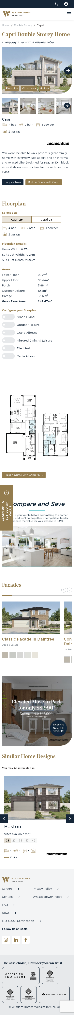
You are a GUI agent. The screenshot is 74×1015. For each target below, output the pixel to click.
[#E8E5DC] (35, 655)
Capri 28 (46, 219)
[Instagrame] (6, 940)
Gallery (44, 88)
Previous (4, 818)
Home (5, 25)
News (6, 912)
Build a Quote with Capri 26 (22, 474)
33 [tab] (20, 840)
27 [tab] (14, 840)
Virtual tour (29, 88)
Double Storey (23, 25)
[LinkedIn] (16, 940)
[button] (69, 590)
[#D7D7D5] (20, 655)
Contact (8, 896)
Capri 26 (17, 219)
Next (68, 71)
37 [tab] (27, 840)
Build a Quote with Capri (43, 182)
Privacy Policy (43, 888)
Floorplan (12, 88)
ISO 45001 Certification (18, 920)
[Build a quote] (66, 4)
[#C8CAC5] (12, 655)
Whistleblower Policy (48, 896)
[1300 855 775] (56, 4)
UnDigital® (58, 1006)
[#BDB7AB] (5, 655)
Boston (12, 826)
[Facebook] (26, 940)
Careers (7, 888)
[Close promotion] (6, 493)
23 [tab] (7, 840)
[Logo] (17, 14)
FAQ (5, 904)
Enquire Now (13, 182)
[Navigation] (69, 14)
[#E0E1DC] (27, 655)
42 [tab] (33, 840)
